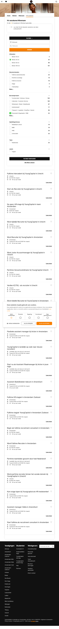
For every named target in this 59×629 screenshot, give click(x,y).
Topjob (14, 151)
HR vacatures (29, 15)
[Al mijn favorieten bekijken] (6, 1)
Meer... (11, 89)
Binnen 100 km (16, 65)
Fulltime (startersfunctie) (18, 74)
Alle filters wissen (29, 162)
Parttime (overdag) (17, 77)
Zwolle (6, 615)
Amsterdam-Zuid (9, 565)
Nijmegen (7, 604)
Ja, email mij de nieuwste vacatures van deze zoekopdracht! (26, 28)
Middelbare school (17, 124)
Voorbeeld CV (20, 549)
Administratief (15, 107)
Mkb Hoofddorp (9, 601)
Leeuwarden (8, 592)
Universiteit (15, 133)
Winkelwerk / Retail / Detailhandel (21, 104)
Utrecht (7, 612)
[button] (13, 323)
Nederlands (15, 142)
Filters (28, 38)
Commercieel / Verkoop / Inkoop (20, 98)
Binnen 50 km (15, 62)
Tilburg (6, 610)
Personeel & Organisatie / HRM (20, 113)
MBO (13, 127)
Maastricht (7, 598)
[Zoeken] (57, 1)
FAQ (17, 565)
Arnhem (7, 572)
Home (8, 15)
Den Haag (7, 581)
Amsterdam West (9, 562)
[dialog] (29, 314)
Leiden (6, 595)
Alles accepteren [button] (44, 323)
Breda (6, 575)
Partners (18, 568)
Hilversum (21, 15)
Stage (13, 83)
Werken (14, 15)
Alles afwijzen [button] (28, 323)
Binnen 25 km (15, 59)
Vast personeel (32, 556)
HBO (13, 130)
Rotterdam (7, 607)
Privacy (6, 621)
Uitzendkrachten (32, 549)
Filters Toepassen (29, 158)
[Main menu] (2, 1)
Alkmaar (7, 549)
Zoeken (29, 49)
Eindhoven (7, 584)
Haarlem (7, 589)
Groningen (7, 587)
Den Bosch (7, 578)
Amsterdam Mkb (9, 559)
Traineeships (15, 86)
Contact (10, 621)
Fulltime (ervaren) (16, 80)
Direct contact (31, 573)
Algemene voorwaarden (46, 619)
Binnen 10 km (15, 56)
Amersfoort (8, 551)
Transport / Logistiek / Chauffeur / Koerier (23, 110)
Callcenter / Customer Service (20, 101)
